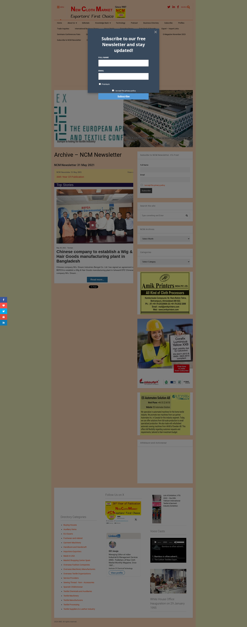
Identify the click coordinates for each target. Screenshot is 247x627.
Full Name (103, 57)
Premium (105, 84)
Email (101, 70)
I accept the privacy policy (125, 91)
